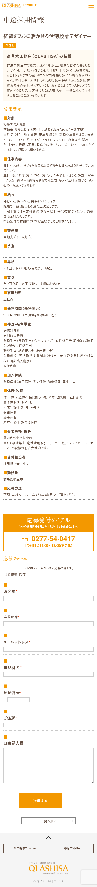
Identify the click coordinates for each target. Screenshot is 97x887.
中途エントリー (72, 848)
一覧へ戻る (48, 820)
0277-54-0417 (53, 538)
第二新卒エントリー (25, 848)
